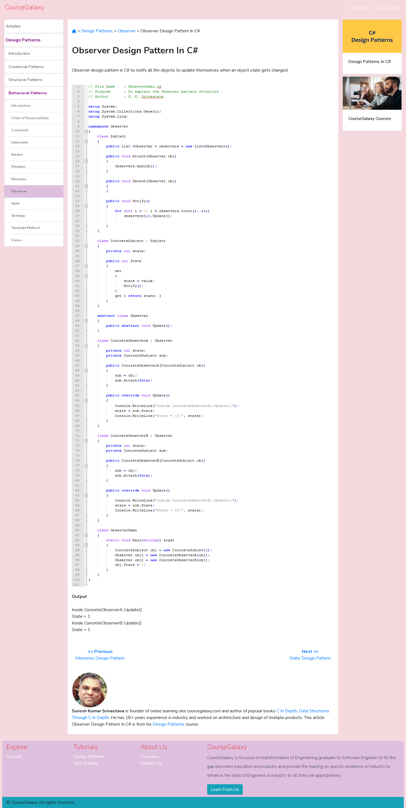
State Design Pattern (310, 655)
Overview (149, 757)
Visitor (16, 240)
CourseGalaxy (24, 7)
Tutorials (387, 7)
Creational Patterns (26, 66)
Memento (19, 179)
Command (19, 130)
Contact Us (151, 763)
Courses (359, 7)
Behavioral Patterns (28, 93)
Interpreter (19, 142)
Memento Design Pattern (100, 655)
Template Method (25, 227)
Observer (19, 191)
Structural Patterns (26, 79)
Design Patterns (23, 40)
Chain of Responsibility (30, 118)
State (15, 203)
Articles (13, 26)
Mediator (18, 166)
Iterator (17, 154)
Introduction (19, 53)
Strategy (18, 215)
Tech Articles (85, 763)
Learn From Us (225, 789)
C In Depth (286, 711)
